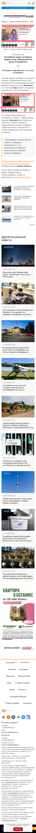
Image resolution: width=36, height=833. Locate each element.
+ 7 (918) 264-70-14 (8, 727)
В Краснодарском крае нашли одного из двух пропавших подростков (18, 162)
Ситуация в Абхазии (18, 696)
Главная (5, 21)
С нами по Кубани (22, 683)
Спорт (9, 683)
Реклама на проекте (10, 722)
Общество (10, 676)
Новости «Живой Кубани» (18, 21)
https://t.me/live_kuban (22, 177)
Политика (12, 669)
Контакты (25, 662)
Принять (18, 829)
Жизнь (32, 21)
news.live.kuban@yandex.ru (10, 745)
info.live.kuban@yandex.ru (10, 732)
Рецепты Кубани (12, 703)
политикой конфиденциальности (14, 819)
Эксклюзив (10, 663)
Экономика (23, 669)
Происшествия (24, 676)
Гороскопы (8, 247)
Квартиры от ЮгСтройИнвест (18, 8)
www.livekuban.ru (11, 782)
